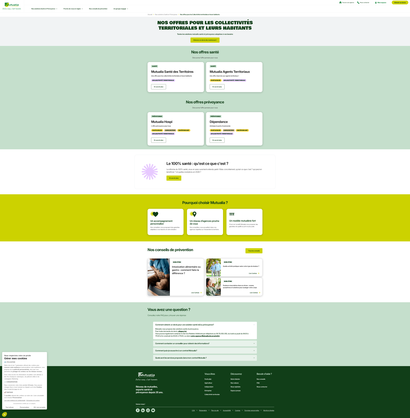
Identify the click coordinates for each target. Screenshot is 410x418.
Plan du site (215, 410)
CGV (193, 410)
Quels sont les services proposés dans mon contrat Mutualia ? (181, 358)
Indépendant (209, 387)
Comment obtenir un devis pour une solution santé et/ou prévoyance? (184, 325)
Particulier (208, 379)
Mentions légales (268, 410)
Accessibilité (227, 410)
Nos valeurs (235, 383)
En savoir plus (174, 178)
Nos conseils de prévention (98, 9)
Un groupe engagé (119, 9)
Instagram (148, 410)
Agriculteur (208, 383)
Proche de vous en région (72, 9)
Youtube (153, 410)
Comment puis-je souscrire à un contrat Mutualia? (176, 350)
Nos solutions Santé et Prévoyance (43, 9)
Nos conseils (261, 379)
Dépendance (219, 122)
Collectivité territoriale (212, 394)
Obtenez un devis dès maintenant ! (205, 40)
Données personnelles (252, 410)
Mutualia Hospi (161, 122)
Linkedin (143, 410)
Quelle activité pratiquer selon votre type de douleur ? (241, 266)
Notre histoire (235, 379)
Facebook (138, 410)
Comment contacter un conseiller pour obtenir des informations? (182, 343)
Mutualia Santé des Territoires (172, 72)
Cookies (237, 410)
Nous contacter (262, 387)
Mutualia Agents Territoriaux (230, 72)
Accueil (150, 14)
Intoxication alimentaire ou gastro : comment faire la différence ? (186, 270)
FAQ (258, 383)
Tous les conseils (254, 251)
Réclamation (203, 410)
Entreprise (208, 390)
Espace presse (236, 390)
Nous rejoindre (235, 387)
